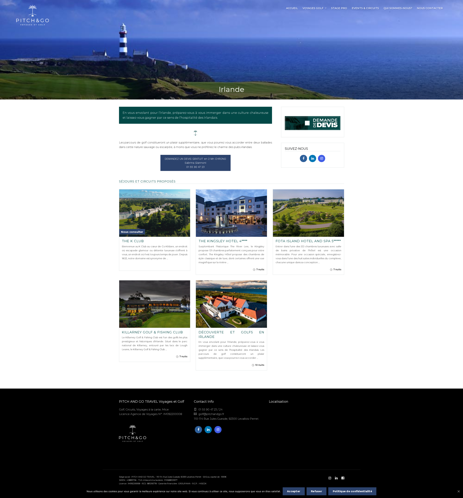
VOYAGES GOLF (313, 8)
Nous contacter (430, 8)
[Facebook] (303, 158)
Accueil (292, 8)
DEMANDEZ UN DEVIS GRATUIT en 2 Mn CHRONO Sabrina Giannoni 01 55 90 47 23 (195, 163)
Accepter (293, 491)
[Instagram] (321, 158)
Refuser (316, 491)
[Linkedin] (312, 158)
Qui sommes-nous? (398, 8)
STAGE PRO (339, 8)
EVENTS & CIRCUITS (365, 8)
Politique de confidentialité (352, 491)
